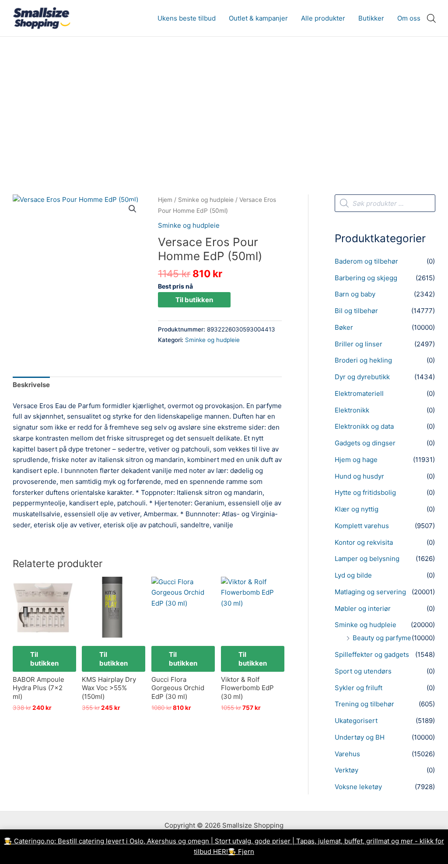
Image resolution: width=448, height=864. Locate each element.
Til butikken (194, 300)
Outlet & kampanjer (258, 18)
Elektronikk (352, 410)
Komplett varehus (362, 526)
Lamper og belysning (367, 558)
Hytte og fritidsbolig (365, 492)
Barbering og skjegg (366, 278)
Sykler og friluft (358, 688)
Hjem (165, 199)
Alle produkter (323, 18)
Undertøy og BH (360, 737)
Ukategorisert (356, 720)
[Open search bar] (431, 18)
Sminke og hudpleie (206, 199)
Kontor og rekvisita (364, 542)
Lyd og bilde (353, 575)
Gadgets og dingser (365, 443)
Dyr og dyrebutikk (362, 377)
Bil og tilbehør (356, 311)
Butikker (371, 18)
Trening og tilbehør (364, 704)
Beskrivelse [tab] (31, 385)
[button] (132, 209)
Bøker (344, 327)
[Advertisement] (224, 102)
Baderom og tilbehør (366, 261)
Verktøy (346, 770)
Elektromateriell (359, 393)
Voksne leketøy (358, 787)
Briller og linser (358, 344)
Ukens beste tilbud (187, 18)
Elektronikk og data (364, 426)
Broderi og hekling (363, 360)
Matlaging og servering (370, 592)
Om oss (408, 18)
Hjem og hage (356, 459)
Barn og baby (355, 294)
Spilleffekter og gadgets (372, 654)
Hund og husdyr (359, 476)
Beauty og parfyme (382, 638)
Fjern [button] (246, 851)
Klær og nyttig (356, 509)
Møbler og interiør (363, 608)
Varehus (347, 754)
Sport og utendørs (363, 671)
